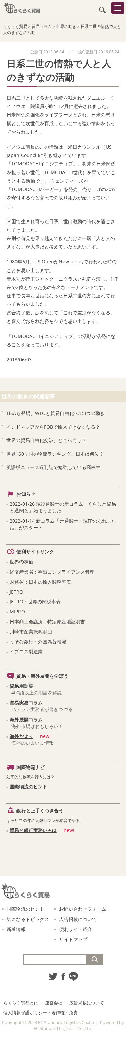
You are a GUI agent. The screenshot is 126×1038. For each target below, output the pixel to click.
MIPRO (17, 611)
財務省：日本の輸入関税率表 (40, 582)
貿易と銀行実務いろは (33, 830)
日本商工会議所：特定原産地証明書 (47, 621)
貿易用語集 (21, 686)
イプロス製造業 (26, 651)
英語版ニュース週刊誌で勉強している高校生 (53, 467)
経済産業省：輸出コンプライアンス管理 (52, 572)
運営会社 (53, 1003)
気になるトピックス (28, 919)
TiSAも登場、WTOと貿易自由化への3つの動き (55, 413)
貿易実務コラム (26, 702)
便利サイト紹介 (75, 929)
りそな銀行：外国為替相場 (38, 641)
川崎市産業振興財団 (31, 631)
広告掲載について (78, 919)
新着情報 (16, 929)
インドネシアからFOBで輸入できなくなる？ (53, 427)
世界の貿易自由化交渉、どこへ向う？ (46, 440)
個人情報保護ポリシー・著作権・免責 (40, 1012)
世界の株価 (21, 561)
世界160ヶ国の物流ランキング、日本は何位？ (55, 454)
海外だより (21, 736)
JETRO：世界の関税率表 (35, 601)
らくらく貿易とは (20, 1003)
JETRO (16, 592)
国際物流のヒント (28, 786)
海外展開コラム (26, 719)
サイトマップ (73, 939)
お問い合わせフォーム (82, 909)
